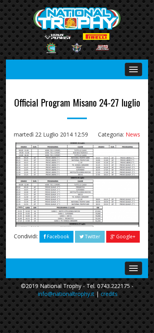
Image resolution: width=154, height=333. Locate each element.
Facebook (57, 236)
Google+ (125, 236)
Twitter (92, 236)
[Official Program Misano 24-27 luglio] (77, 184)
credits (109, 293)
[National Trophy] (77, 18)
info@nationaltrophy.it (66, 293)
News (133, 134)
